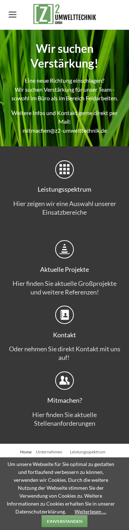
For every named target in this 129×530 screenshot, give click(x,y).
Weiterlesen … (90, 511)
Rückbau (51, 140)
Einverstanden (64, 521)
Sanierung (60, 140)
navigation (12, 15)
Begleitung (69, 140)
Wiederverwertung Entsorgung (77, 140)
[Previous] (7, 88)
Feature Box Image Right (86, 140)
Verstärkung (43, 140)
